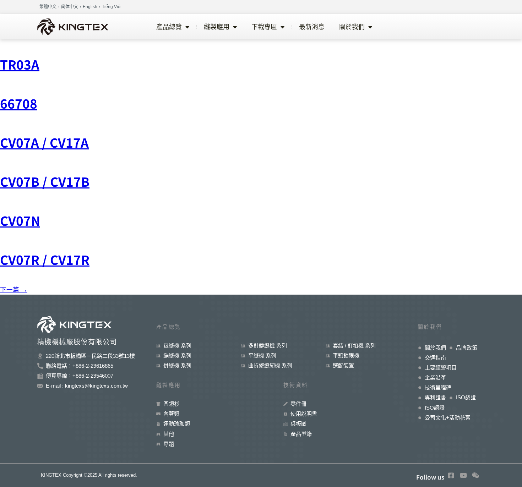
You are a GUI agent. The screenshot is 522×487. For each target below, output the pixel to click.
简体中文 (69, 6)
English (90, 6)
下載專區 (264, 27)
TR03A (19, 64)
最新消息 (312, 27)
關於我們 (352, 27)
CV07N (20, 220)
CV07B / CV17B (44, 181)
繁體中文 (47, 6)
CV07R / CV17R (44, 259)
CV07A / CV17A (44, 142)
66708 (18, 103)
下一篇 (13, 289)
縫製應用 (216, 27)
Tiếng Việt (111, 6)
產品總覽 (169, 27)
